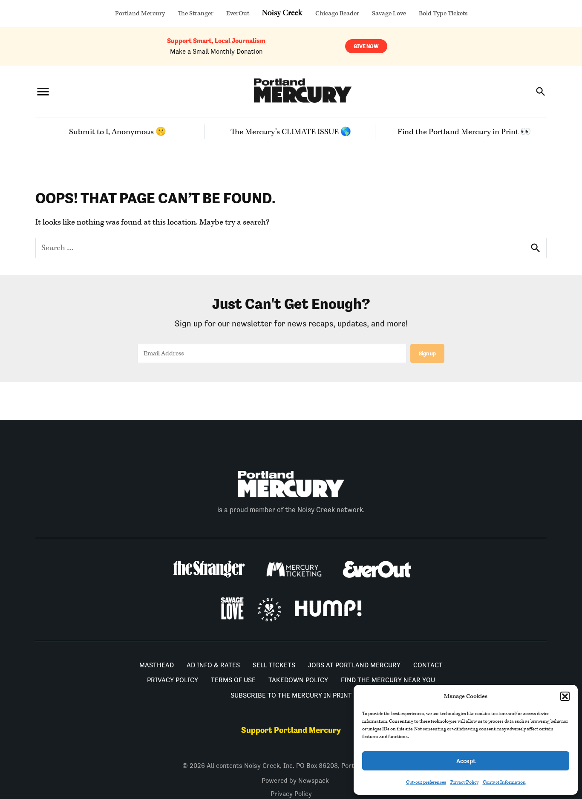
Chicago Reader (337, 13)
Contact (428, 665)
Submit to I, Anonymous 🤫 (117, 132)
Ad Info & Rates (213, 665)
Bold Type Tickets (443, 13)
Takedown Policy (298, 680)
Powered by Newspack (295, 780)
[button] (565, 696)
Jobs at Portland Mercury (354, 665)
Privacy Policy (464, 782)
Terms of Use (233, 680)
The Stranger (195, 13)
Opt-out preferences (426, 782)
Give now (366, 46)
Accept (465, 760)
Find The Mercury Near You (388, 680)
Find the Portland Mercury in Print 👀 (464, 132)
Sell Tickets (274, 665)
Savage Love (389, 13)
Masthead (156, 665)
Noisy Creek (282, 13)
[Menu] (43, 91)
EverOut (237, 13)
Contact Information (504, 782)
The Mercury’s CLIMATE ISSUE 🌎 (290, 132)
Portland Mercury (140, 13)
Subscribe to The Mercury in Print (291, 695)
